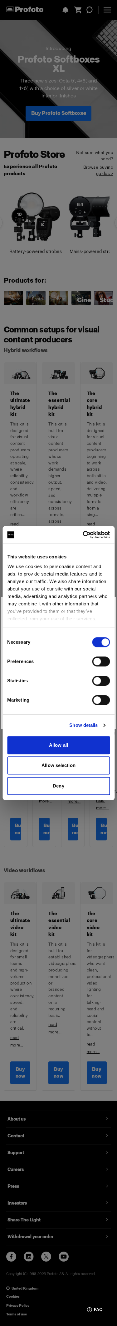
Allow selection (58, 765)
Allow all (58, 745)
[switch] (101, 661)
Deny (58, 785)
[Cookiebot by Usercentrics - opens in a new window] (83, 535)
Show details (83, 725)
